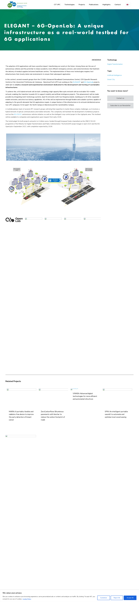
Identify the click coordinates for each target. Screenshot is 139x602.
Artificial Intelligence (114, 75)
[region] (69, 596)
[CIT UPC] (17, 4)
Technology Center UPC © (56, 438)
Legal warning (53, 440)
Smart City (111, 79)
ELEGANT (77, 82)
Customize (103, 598)
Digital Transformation (115, 64)
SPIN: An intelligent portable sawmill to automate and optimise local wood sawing (116, 414)
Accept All (130, 598)
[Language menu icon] (128, 4)
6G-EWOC (18, 114)
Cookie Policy (27, 599)
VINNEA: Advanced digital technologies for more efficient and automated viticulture (85, 396)
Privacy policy (52, 442)
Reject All (117, 598)
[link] (53, 147)
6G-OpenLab (88, 82)
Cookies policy (53, 445)
